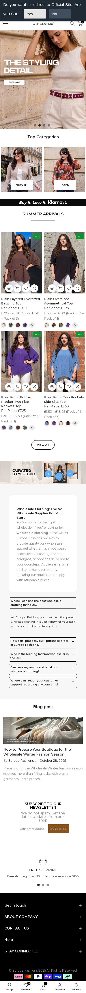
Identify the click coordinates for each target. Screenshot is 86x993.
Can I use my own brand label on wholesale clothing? (33, 669)
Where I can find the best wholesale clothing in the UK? (35, 603)
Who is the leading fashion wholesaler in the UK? (39, 656)
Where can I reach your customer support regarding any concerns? (34, 682)
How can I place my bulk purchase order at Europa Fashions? (39, 642)
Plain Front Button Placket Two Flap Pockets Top (16, 401)
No (54, 13)
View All (43, 444)
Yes (30, 13)
